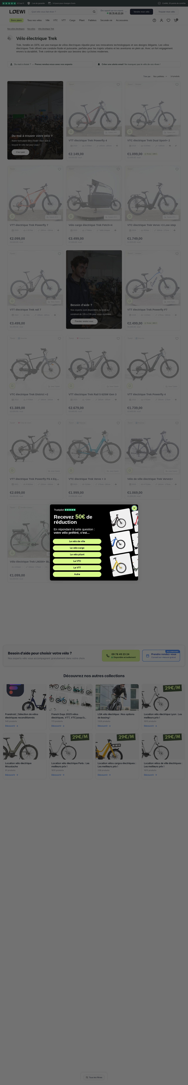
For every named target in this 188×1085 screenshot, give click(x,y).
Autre (77, 574)
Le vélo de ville (77, 541)
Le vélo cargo (77, 547)
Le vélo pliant (77, 554)
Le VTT (77, 567)
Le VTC (77, 561)
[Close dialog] (134, 508)
